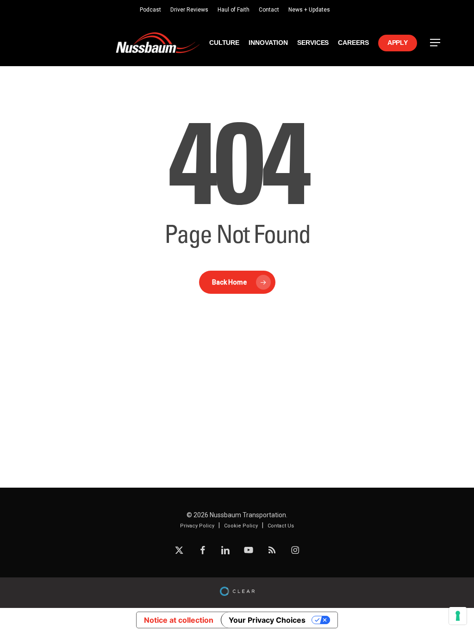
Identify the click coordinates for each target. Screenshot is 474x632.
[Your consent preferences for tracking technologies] (458, 616)
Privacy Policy (197, 526)
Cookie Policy (241, 526)
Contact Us (281, 526)
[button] (435, 43)
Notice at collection (178, 620)
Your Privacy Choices (267, 620)
